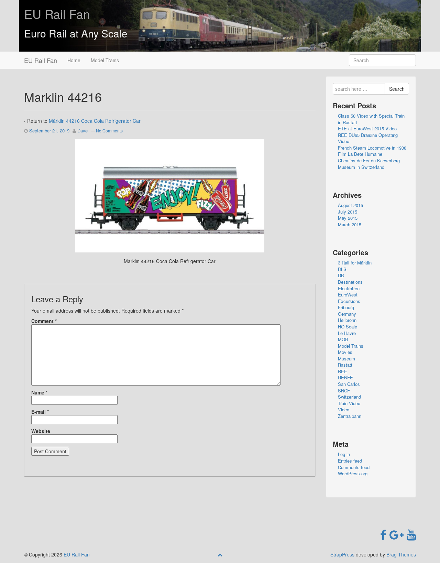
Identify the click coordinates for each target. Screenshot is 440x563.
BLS (342, 269)
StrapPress (342, 554)
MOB (343, 339)
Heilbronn (347, 320)
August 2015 (350, 205)
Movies (345, 352)
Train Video (349, 403)
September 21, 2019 (49, 130)
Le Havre (347, 333)
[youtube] (411, 534)
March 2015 (349, 224)
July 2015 (347, 211)
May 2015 (348, 218)
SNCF (344, 390)
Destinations (350, 282)
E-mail (38, 411)
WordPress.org (352, 473)
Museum (346, 358)
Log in (344, 454)
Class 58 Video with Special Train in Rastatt (371, 119)
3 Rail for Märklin (355, 262)
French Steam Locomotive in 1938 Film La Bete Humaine (372, 151)
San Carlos (349, 384)
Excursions (349, 301)
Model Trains (105, 60)
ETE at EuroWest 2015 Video (367, 128)
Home (73, 60)
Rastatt (345, 364)
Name (37, 392)
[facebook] (384, 534)
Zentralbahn (349, 416)
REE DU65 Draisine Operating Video (368, 138)
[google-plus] (398, 534)
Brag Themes (401, 554)
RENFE (345, 377)
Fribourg (346, 307)
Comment (44, 320)
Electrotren (349, 288)
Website (40, 430)
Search (397, 88)
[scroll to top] (220, 554)
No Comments (109, 130)
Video (343, 409)
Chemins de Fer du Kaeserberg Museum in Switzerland (369, 163)
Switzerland (349, 396)
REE (342, 371)
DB (341, 275)
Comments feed (354, 467)
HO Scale (347, 326)
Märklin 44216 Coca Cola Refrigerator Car (95, 120)
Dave (82, 130)
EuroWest (348, 294)
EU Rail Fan (57, 13)
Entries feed (350, 460)
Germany (347, 314)
